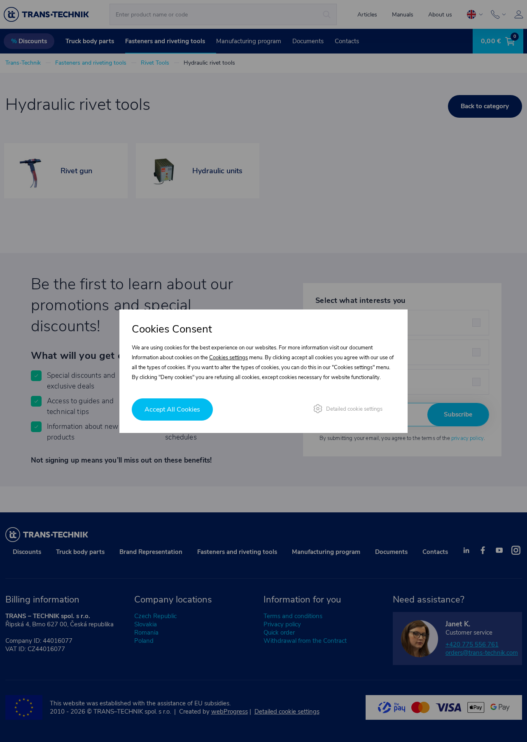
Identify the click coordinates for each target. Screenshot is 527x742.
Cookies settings (228, 357)
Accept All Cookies (172, 409)
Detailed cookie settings (354, 409)
